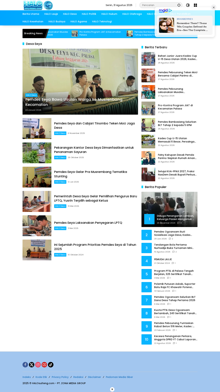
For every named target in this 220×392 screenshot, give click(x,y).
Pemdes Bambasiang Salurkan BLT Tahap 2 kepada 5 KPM (142, 33)
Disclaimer (94, 377)
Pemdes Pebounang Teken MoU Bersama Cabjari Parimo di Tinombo (177, 74)
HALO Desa (31, 95)
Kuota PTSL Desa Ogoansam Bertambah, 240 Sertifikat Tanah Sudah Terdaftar (174, 311)
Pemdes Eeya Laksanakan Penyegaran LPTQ (88, 222)
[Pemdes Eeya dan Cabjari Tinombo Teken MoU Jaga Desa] (37, 128)
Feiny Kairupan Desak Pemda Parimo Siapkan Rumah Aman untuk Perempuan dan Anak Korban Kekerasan (176, 156)
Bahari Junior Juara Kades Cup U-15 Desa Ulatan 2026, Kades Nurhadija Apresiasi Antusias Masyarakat (177, 57)
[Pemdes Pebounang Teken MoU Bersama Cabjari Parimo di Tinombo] (148, 75)
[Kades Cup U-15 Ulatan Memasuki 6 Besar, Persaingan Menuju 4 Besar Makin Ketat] (148, 141)
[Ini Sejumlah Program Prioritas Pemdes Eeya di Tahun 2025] (37, 250)
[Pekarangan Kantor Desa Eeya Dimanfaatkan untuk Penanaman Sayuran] (37, 152)
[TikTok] (50, 364)
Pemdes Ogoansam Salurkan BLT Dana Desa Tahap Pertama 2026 (175, 298)
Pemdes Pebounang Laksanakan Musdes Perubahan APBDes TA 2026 (175, 90)
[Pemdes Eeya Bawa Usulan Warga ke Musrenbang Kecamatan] (80, 82)
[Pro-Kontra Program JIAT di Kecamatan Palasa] (64, 33)
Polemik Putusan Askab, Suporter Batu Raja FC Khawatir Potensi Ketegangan (174, 285)
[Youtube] (44, 364)
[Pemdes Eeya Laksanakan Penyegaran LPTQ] (37, 225)
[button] (178, 5)
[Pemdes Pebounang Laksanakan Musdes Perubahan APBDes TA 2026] (148, 92)
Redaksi (78, 377)
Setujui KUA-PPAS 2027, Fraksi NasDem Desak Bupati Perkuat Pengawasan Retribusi (177, 173)
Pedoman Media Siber (119, 377)
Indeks (27, 377)
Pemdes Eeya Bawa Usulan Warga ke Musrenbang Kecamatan (73, 102)
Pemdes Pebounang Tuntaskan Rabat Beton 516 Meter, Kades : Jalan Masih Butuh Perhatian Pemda (173, 325)
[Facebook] (25, 364)
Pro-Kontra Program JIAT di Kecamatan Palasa (90, 33)
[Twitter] (31, 364)
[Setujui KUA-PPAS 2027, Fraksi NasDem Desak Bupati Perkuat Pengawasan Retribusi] (148, 174)
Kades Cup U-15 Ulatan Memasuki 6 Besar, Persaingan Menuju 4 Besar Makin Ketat (177, 140)
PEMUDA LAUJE (163, 259)
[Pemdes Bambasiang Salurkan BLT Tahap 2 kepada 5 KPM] (119, 33)
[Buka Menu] (195, 5)
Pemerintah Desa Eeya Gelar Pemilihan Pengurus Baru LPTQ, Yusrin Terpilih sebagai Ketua (95, 198)
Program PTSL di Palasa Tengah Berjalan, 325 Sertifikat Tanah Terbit (174, 272)
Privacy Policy (60, 377)
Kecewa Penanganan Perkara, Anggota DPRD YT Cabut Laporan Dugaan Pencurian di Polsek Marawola (175, 338)
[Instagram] (38, 364)
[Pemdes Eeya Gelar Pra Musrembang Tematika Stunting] (37, 177)
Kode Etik (41, 377)
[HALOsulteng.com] (52, 5)
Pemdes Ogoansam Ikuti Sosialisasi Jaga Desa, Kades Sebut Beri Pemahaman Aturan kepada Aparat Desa (173, 233)
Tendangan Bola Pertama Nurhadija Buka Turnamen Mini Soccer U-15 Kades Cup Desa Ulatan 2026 (173, 246)
